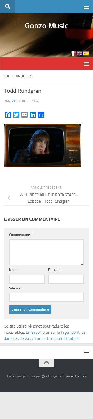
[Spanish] (86, 53)
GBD (14, 101)
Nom (14, 270)
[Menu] (86, 6)
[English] (79, 53)
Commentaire (20, 234)
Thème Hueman (74, 376)
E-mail (54, 270)
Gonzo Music (46, 25)
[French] (73, 53)
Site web (15, 288)
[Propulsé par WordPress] (43, 376)
